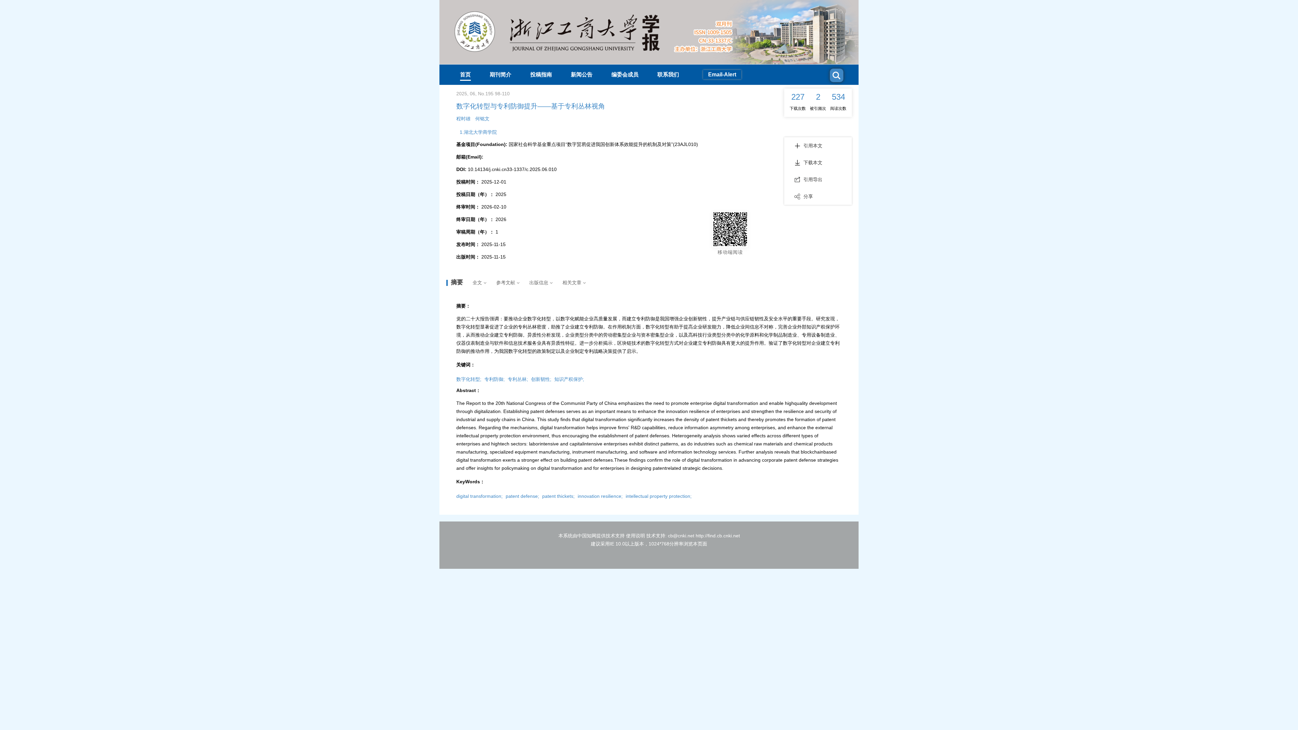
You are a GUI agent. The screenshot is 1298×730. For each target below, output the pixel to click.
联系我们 (668, 74)
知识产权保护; (569, 379)
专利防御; (494, 379)
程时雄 (463, 118)
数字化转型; (468, 379)
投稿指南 (541, 74)
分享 (808, 196)
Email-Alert (722, 74)
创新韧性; (541, 379)
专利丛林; (518, 379)
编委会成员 (625, 74)
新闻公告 (582, 74)
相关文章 (571, 282)
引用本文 (812, 145)
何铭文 (482, 118)
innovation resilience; (600, 496)
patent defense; (522, 496)
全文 (477, 282)
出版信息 (538, 282)
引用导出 (812, 179)
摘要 (457, 282)
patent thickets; (558, 496)
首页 (465, 74)
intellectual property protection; (659, 496)
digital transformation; (479, 496)
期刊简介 (500, 74)
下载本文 (812, 162)
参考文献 (505, 282)
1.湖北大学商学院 (478, 132)
